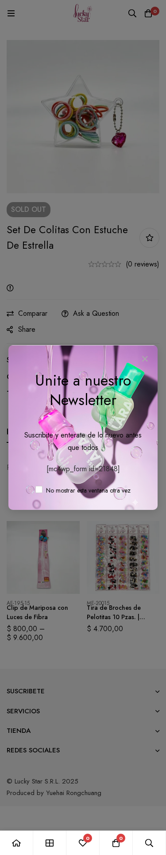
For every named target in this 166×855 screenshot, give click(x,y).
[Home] (16, 843)
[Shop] (49, 843)
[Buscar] (149, 843)
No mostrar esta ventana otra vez (87, 490)
